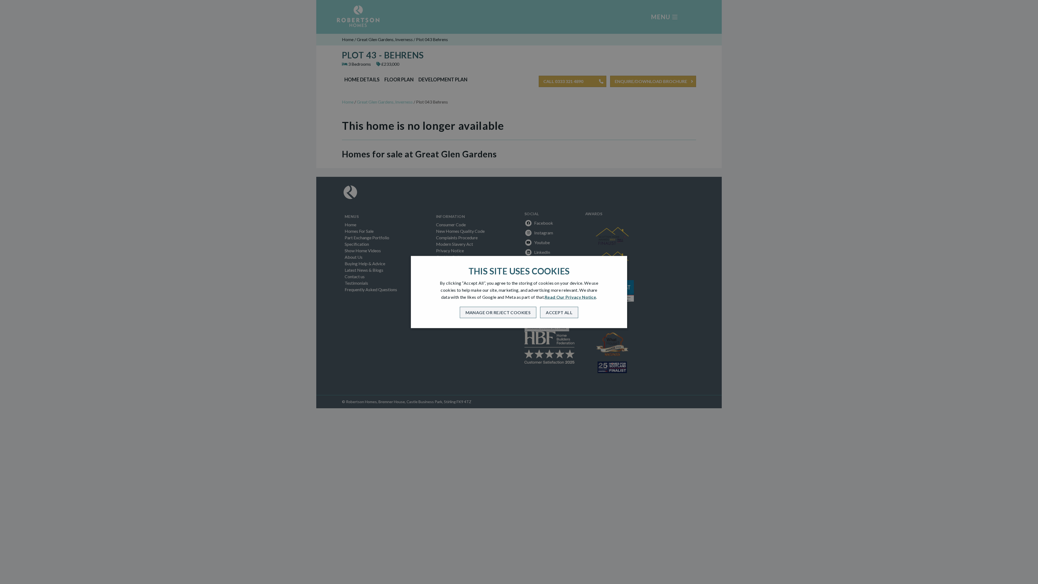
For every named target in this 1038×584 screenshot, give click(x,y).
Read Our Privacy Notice (570, 297)
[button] (498, 312)
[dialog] (519, 292)
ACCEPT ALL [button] (559, 312)
